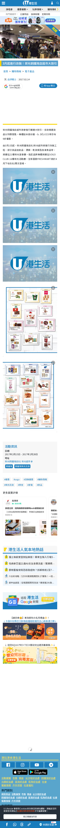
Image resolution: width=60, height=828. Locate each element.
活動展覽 (6, 778)
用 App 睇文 (49, 85)
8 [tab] (26, 20)
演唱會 (9, 9)
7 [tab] (23, 20)
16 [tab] (34, 23)
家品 (40, 484)
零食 (21, 484)
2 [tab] (26, 17)
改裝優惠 (29, 479)
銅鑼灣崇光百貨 (22, 466)
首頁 (5, 71)
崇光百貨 (9, 484)
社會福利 (28, 785)
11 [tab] (34, 20)
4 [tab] (32, 17)
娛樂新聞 (35, 14)
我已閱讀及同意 (30, 816)
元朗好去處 (7, 781)
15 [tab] (32, 23)
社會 (44, 781)
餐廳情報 (6, 785)
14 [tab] (29, 23)
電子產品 (29, 71)
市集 (15, 778)
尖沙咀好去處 (32, 778)
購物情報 (16, 71)
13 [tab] (26, 23)
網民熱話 (5, 794)
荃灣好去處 (21, 781)
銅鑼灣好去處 (48, 778)
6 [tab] (37, 17)
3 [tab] (29, 17)
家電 (30, 484)
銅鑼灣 (9, 466)
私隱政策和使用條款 (26, 811)
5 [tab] (34, 17)
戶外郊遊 (17, 785)
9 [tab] (29, 20)
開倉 (21, 778)
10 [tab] (32, 20)
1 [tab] (23, 17)
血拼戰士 (12, 79)
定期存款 (46, 14)
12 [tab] (37, 20)
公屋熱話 (24, 14)
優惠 (7, 479)
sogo (17, 479)
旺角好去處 (34, 781)
